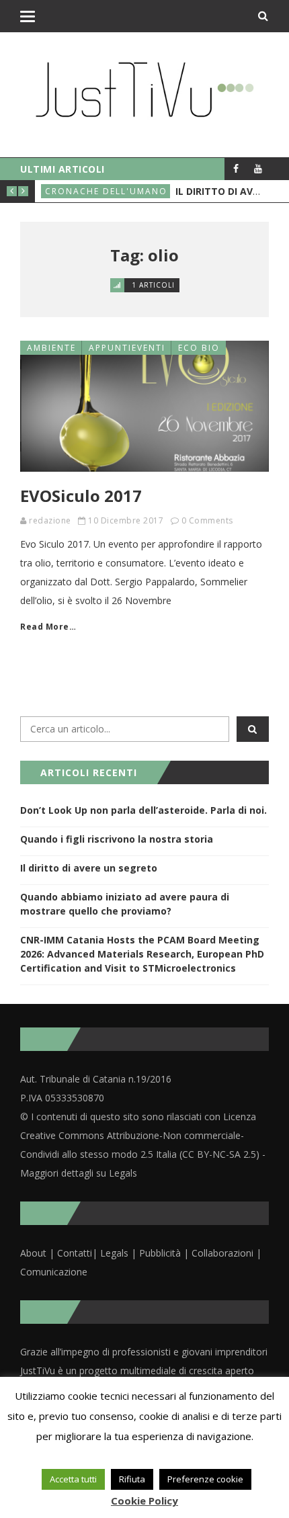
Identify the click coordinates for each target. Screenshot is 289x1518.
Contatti (74, 1253)
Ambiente (51, 347)
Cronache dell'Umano (106, 191)
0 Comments (207, 520)
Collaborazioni (222, 1253)
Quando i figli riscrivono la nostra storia (116, 839)
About (33, 1253)
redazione (50, 520)
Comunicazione (53, 1271)
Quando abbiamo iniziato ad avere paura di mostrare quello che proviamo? (124, 903)
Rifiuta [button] (132, 1479)
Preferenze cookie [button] (205, 1479)
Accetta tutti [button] (73, 1479)
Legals (114, 1253)
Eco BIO (199, 347)
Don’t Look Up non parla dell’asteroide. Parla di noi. (143, 810)
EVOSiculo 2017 (81, 495)
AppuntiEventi (127, 347)
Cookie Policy (144, 1500)
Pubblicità (161, 1253)
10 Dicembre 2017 (125, 520)
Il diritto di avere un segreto (88, 867)
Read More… (48, 626)
